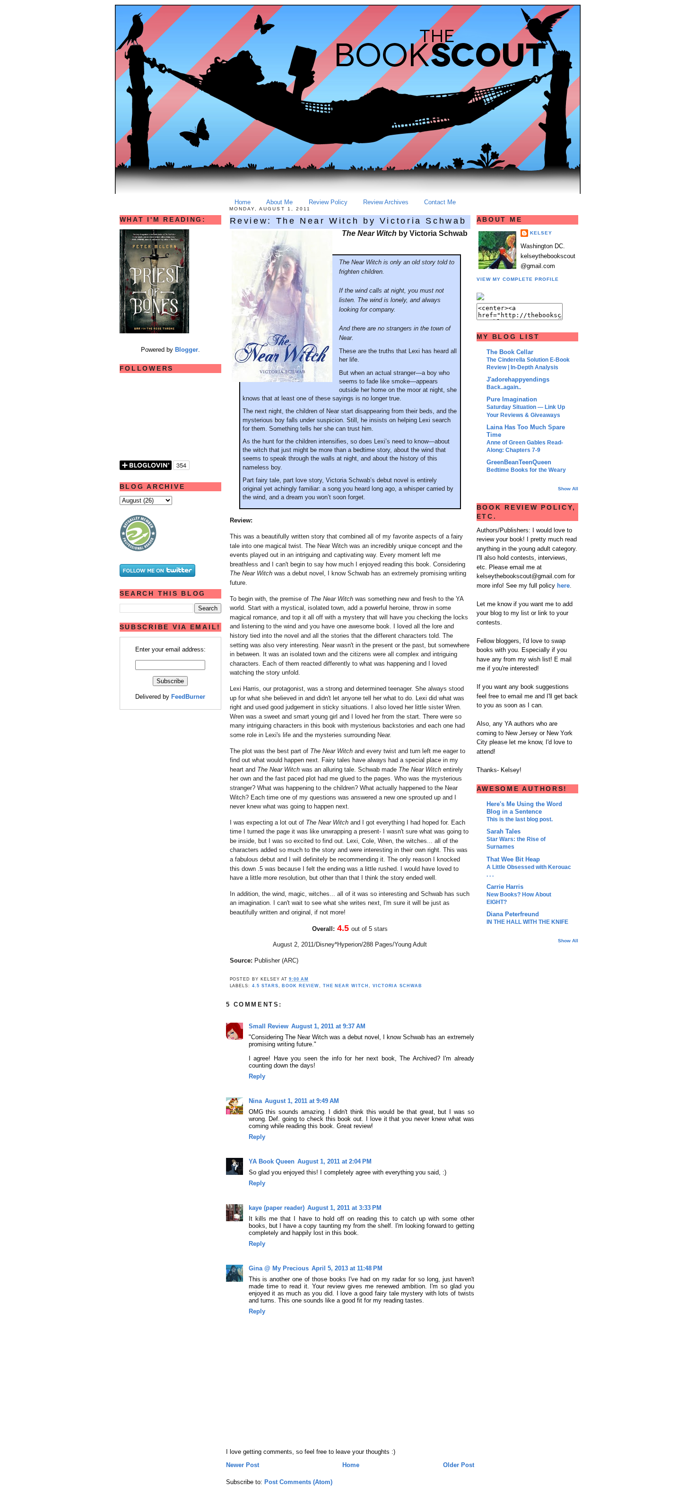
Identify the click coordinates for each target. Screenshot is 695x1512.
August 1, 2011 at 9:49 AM (302, 1100)
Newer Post (242, 1465)
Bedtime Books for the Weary (526, 470)
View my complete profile (518, 279)
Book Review (300, 985)
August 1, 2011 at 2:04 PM (334, 1161)
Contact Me (440, 202)
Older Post (458, 1465)
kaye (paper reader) (276, 1207)
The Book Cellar (509, 352)
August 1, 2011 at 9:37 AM (328, 1026)
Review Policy (328, 202)
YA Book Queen (272, 1161)
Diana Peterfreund (512, 914)
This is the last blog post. (519, 819)
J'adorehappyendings (517, 379)
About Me (279, 202)
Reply (257, 1076)
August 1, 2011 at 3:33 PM (344, 1207)
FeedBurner (188, 696)
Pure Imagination (511, 399)
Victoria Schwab (397, 985)
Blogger (186, 349)
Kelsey (541, 232)
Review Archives (385, 202)
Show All (568, 488)
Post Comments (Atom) (298, 1482)
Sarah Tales (503, 831)
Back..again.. (503, 387)
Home (243, 202)
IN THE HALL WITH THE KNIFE (527, 922)
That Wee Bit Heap (513, 859)
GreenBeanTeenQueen (518, 462)
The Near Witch (346, 985)
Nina (255, 1100)
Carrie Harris (504, 886)
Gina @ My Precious (279, 1268)
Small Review (268, 1026)
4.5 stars (265, 985)
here (563, 585)
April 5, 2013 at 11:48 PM (347, 1268)
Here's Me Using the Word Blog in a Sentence (524, 807)
